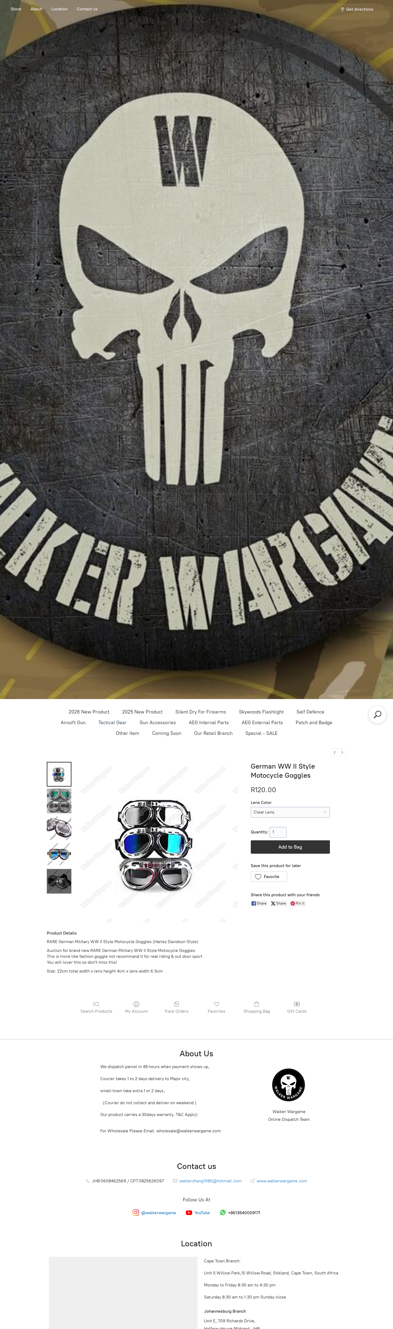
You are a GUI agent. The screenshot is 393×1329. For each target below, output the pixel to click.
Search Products (96, 1011)
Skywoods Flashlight (261, 712)
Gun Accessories (158, 723)
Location (59, 9)
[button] (269, 876)
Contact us (87, 9)
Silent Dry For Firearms (200, 712)
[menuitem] (334, 752)
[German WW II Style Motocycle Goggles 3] (59, 854)
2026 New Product (89, 712)
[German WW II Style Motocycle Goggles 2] (59, 827)
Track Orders (176, 1011)
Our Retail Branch (213, 733)
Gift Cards (297, 1011)
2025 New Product (142, 712)
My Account (136, 1011)
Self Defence (310, 712)
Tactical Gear (112, 723)
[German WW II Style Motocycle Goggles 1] (59, 801)
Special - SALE (261, 733)
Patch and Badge (314, 723)
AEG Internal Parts (209, 723)
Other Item (127, 733)
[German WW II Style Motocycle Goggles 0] (59, 774)
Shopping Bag (257, 1011)
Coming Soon (166, 733)
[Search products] (377, 714)
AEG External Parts (262, 723)
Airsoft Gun (73, 723)
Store (16, 9)
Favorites (216, 1011)
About (36, 9)
